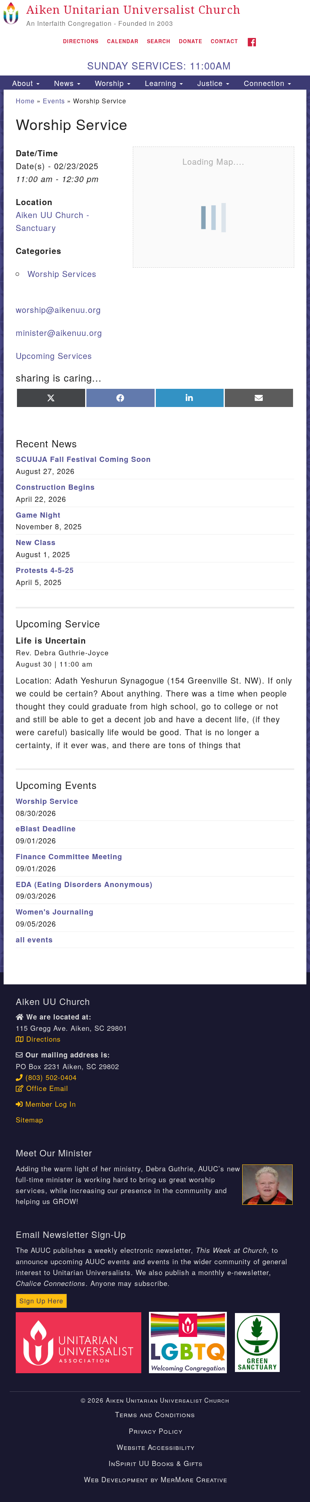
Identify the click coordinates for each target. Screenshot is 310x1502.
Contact (224, 41)
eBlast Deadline (46, 828)
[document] (155, 531)
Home (25, 100)
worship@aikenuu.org (58, 309)
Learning (160, 83)
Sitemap (29, 1119)
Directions (80, 41)
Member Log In (49, 1104)
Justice (210, 83)
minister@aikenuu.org (59, 332)
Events (54, 100)
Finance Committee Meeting (69, 856)
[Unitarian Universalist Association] (81, 1341)
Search (158, 41)
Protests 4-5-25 (45, 570)
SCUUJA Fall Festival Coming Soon (83, 459)
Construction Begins (55, 487)
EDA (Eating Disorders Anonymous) (84, 884)
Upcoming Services (54, 355)
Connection (264, 83)
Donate (190, 41)
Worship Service (47, 801)
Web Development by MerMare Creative (155, 1479)
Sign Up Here (41, 1300)
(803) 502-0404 (50, 1077)
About (23, 83)
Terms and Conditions (155, 1414)
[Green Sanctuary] (260, 1341)
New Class (36, 542)
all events (34, 939)
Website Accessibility (156, 1447)
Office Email (46, 1088)
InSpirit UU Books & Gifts (156, 1463)
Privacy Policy (155, 1431)
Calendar (122, 41)
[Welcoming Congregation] (190, 1341)
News (64, 83)
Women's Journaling (55, 911)
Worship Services (61, 273)
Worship (109, 83)
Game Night (38, 515)
